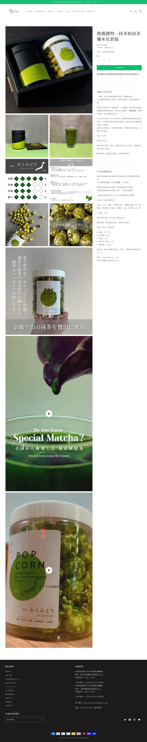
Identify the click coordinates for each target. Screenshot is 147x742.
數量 (98, 56)
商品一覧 (8, 675)
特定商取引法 (10, 694)
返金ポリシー (10, 698)
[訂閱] (41, 719)
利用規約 (8, 702)
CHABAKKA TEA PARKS (70, 738)
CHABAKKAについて (13, 679)
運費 (112, 47)
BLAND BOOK (10, 683)
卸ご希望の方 (10, 690)
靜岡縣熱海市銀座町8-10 (91, 688)
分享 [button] (100, 27)
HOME (8, 671)
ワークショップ (10, 686)
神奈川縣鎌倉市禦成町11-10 (91, 674)
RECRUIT (9, 705)
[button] (131, 11)
